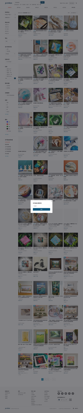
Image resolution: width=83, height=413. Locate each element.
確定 (41, 209)
